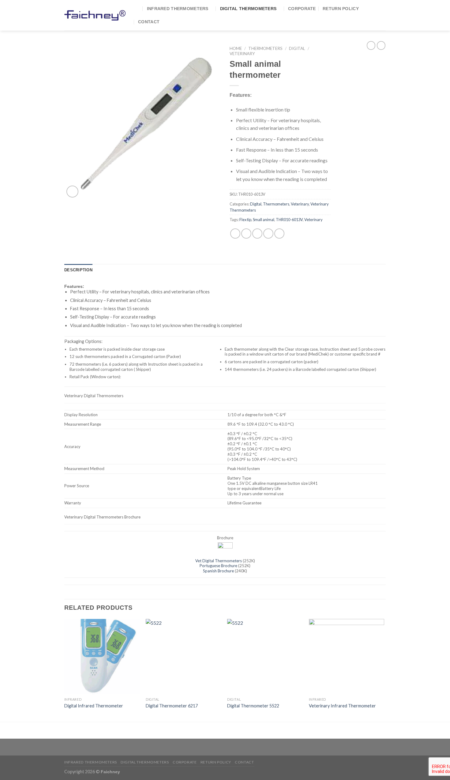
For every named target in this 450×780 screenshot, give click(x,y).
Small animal (263, 219)
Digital (297, 48)
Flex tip (245, 219)
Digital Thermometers (248, 8)
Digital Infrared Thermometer (93, 705)
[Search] (137, 8)
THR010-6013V (289, 219)
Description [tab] (78, 270)
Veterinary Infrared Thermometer (342, 705)
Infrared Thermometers (177, 8)
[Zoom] (72, 192)
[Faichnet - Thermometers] (95, 15)
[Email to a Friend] (257, 233)
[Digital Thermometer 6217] (183, 657)
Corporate (302, 8)
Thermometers (265, 48)
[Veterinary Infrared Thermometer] (346, 657)
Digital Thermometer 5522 (253, 705)
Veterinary (242, 53)
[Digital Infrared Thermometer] (102, 657)
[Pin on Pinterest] (268, 233)
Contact (148, 21)
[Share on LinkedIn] (279, 233)
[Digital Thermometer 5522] (265, 657)
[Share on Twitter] (246, 233)
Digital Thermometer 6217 (172, 705)
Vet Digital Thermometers (218, 560)
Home (236, 48)
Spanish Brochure (218, 570)
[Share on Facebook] (235, 233)
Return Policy (341, 8)
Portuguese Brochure (218, 565)
